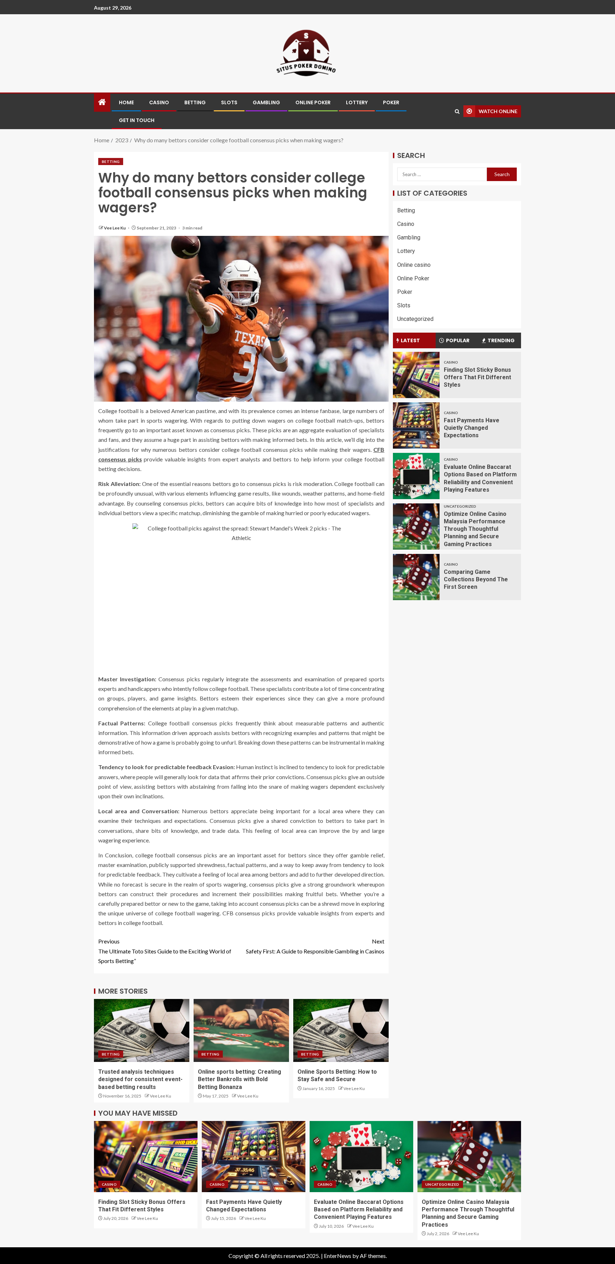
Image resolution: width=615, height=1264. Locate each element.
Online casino (414, 264)
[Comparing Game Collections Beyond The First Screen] (416, 577)
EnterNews (337, 1255)
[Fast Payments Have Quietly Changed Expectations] (416, 425)
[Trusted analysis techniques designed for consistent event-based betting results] (141, 1030)
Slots (229, 102)
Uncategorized (415, 319)
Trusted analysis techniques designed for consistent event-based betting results (140, 1079)
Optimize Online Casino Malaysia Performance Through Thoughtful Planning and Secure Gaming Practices (475, 529)
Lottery (357, 102)
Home (126, 102)
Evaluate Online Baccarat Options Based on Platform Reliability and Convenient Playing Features (359, 1210)
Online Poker (313, 102)
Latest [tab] (410, 340)
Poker (391, 102)
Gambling (266, 102)
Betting (195, 102)
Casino (159, 102)
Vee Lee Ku (115, 228)
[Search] (457, 111)
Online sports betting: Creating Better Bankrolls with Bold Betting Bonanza (239, 1079)
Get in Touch (136, 120)
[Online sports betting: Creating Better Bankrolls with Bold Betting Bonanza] (241, 1030)
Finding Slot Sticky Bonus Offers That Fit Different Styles (477, 377)
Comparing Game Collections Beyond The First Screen (476, 579)
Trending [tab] (501, 340)
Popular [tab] (457, 340)
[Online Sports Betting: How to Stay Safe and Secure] (341, 1030)
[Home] (102, 102)
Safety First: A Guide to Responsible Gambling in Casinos (315, 946)
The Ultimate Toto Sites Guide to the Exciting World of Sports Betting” (164, 951)
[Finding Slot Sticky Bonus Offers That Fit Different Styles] (416, 375)
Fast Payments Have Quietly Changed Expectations (471, 428)
